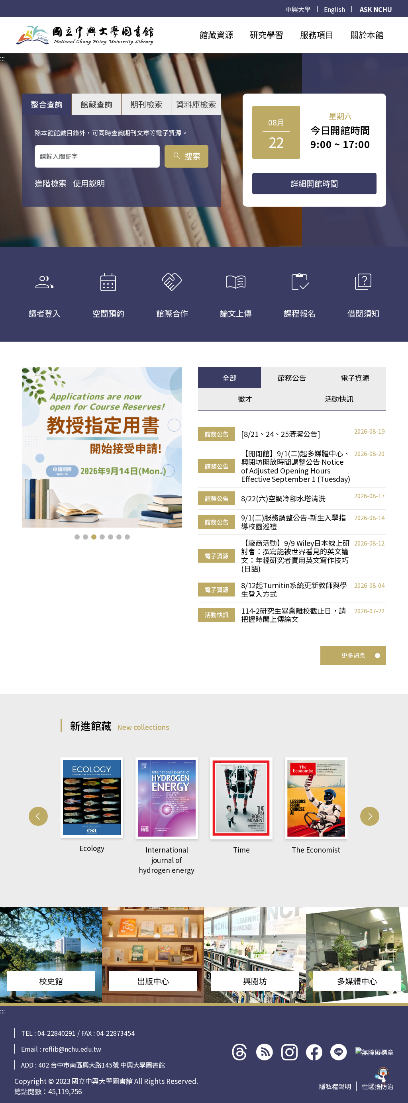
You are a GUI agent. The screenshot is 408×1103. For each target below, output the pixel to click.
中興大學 (298, 9)
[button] (77, 537)
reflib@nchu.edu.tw (72, 1049)
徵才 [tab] (245, 398)
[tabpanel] (292, 525)
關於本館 (367, 35)
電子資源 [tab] (355, 377)
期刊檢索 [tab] (146, 104)
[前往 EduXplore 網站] (382, 1077)
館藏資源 (216, 35)
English (334, 9)
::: (2, 22)
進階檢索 (51, 183)
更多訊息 (353, 655)
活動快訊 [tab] (339, 398)
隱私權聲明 (335, 1086)
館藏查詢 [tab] (96, 104)
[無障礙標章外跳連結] (374, 1052)
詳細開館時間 (314, 183)
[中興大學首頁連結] (85, 35)
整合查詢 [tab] (47, 104)
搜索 (186, 156)
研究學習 (266, 35)
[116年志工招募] (102, 447)
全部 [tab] (229, 377)
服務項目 (316, 35)
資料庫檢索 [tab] (196, 104)
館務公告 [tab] (292, 377)
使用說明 (89, 183)
